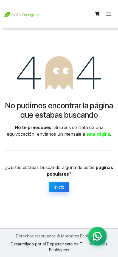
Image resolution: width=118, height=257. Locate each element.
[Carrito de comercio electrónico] (97, 14)
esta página (98, 134)
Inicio (59, 187)
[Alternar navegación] (108, 13)
